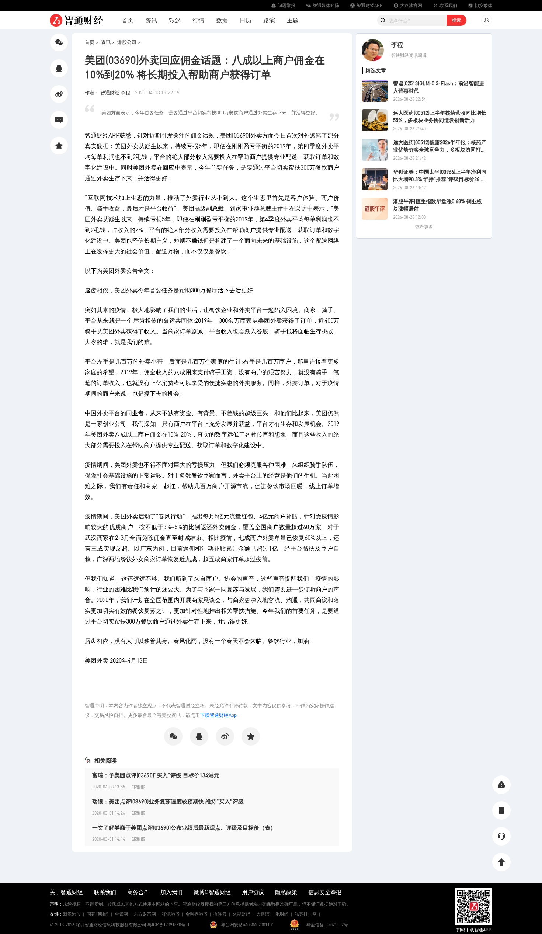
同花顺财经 (98, 914)
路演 (269, 20)
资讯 (151, 20)
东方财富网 (145, 914)
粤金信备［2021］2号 (327, 924)
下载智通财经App (218, 715)
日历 (245, 20)
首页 (127, 20)
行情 (198, 20)
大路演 (263, 914)
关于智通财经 (66, 892)
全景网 (121, 914)
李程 (397, 44)
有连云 (220, 914)
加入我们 (171, 892)
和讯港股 (171, 914)
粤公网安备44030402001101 (247, 924)
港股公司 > (128, 42)
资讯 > (107, 42)
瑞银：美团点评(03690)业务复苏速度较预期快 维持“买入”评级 (168, 801)
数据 (222, 20)
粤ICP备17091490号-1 (168, 924)
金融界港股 (196, 914)
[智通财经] (76, 20)
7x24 (175, 20)
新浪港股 (72, 914)
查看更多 (424, 227)
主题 (293, 20)
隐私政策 (286, 892)
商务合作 (138, 892)
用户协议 (253, 892)
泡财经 (282, 914)
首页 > (91, 42)
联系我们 (105, 892)
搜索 (456, 20)
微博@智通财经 (212, 892)
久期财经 (241, 914)
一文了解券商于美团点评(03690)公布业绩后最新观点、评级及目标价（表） (184, 827)
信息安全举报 (324, 892)
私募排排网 (306, 914)
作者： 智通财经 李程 (108, 92)
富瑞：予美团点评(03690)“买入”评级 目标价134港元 (155, 775)
